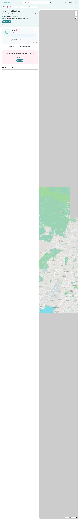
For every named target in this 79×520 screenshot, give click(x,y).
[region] (59, 264)
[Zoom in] (76, 12)
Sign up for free (7, 21)
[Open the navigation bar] (76, 2)
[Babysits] (6, 2)
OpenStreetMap (73, 517)
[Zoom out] (76, 15)
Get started (20, 60)
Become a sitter (69, 2)
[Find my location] (76, 18)
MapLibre (67, 517)
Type (6, 6)
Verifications (23, 6)
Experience (14, 6)
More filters (33, 6)
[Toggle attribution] (76, 517)
